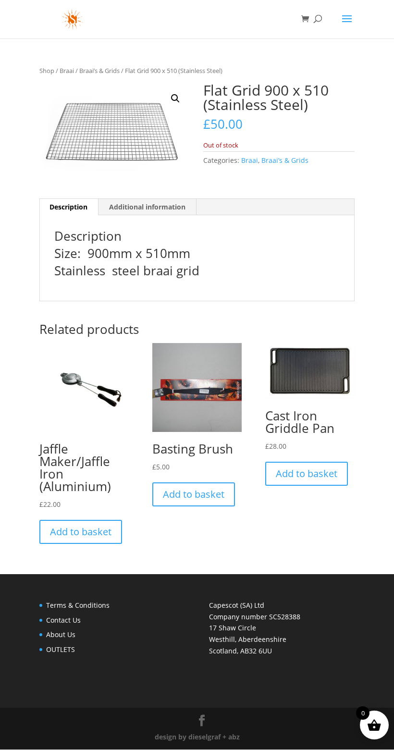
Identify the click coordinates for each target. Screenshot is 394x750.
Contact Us (63, 620)
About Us (60, 634)
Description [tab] (68, 206)
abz (234, 736)
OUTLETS (60, 649)
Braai (67, 70)
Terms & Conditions (78, 605)
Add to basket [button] (80, 531)
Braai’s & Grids (99, 70)
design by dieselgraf (188, 736)
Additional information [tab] (147, 206)
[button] (175, 98)
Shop (46, 70)
